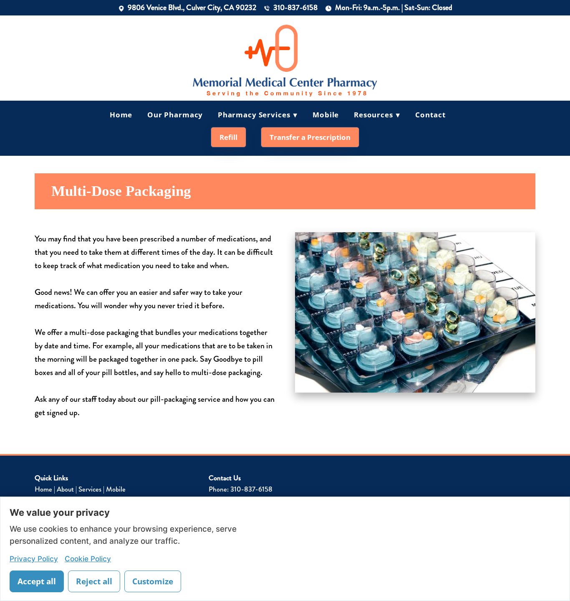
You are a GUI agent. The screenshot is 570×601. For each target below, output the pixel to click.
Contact (430, 114)
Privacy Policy (34, 558)
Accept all (37, 581)
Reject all (94, 581)
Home (121, 114)
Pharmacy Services (258, 114)
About (65, 489)
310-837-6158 (295, 7)
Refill (228, 137)
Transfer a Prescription (310, 137)
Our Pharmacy (175, 114)
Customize (152, 581)
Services (89, 489)
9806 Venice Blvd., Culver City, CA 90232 (192, 7)
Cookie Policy (88, 558)
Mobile (326, 114)
